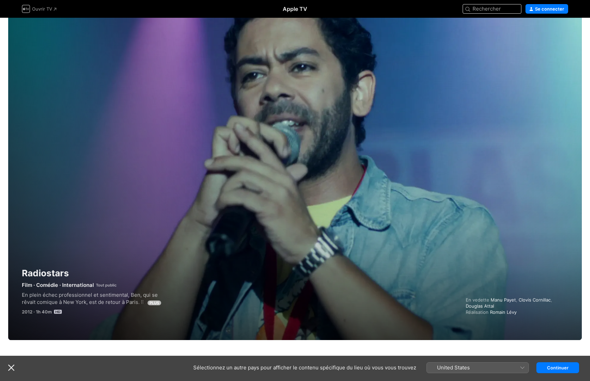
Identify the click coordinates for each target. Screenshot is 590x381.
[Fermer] (11, 368)
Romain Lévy (503, 312)
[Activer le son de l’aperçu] (563, 31)
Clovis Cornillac (535, 300)
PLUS (154, 303)
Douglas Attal (480, 306)
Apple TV (295, 8)
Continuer (557, 367)
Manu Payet (503, 300)
